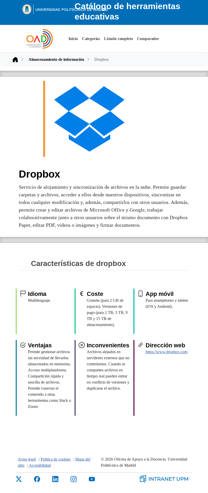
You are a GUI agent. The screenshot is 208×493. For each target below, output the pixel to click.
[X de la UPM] (19, 479)
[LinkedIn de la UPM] (55, 479)
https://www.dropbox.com (166, 352)
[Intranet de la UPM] (165, 478)
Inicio (73, 38)
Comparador (148, 38)
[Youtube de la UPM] (92, 479)
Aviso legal (27, 459)
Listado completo (118, 38)
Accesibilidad (40, 465)
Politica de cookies (56, 459)
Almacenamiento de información (56, 60)
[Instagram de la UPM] (74, 479)
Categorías (91, 38)
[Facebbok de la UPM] (37, 479)
